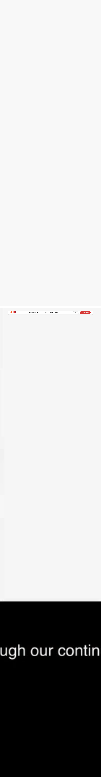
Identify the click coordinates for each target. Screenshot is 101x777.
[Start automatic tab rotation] (91, 706)
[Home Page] (13, 7)
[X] (14, 765)
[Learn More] (12, 500)
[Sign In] (76, 7)
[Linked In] (9, 765)
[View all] (21, 701)
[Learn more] (12, 701)
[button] (99, 1)
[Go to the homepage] (12, 753)
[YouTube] (11, 765)
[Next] (9, 706)
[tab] (22, 677)
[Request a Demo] (85, 7)
